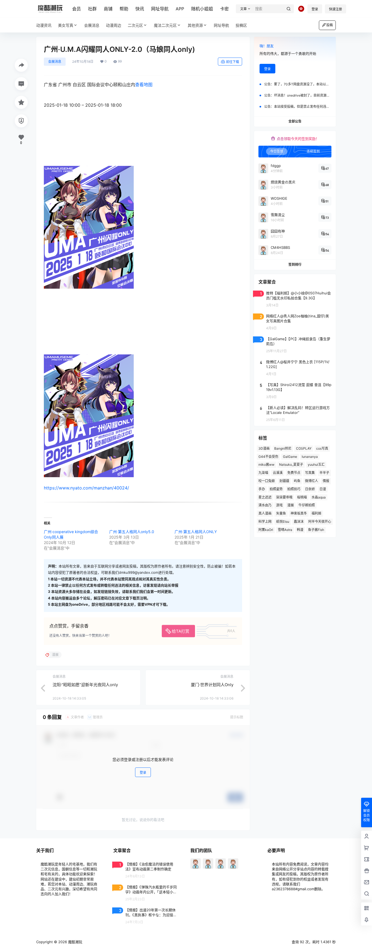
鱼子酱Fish (316, 530)
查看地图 (144, 84)
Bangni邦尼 (282, 448)
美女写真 (65, 25)
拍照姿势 (276, 489)
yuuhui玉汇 (316, 464)
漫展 (290, 505)
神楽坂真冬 (299, 513)
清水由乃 (265, 505)
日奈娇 (310, 489)
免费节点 (293, 473)
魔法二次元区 (165, 25)
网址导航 (160, 8)
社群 (92, 8)
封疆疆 (284, 481)
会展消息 (54, 61)
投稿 (329, 25)
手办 (261, 489)
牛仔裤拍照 (306, 505)
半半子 (324, 473)
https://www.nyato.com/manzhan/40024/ (86, 488)
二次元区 (135, 25)
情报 (326, 481)
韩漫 (300, 530)
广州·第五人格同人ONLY (196, 531)
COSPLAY (304, 448)
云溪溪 (278, 473)
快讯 (139, 8)
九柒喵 (263, 473)
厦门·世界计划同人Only (212, 684)
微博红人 (311, 481)
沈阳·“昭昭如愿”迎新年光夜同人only (85, 684)
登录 (315, 9)
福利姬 (316, 513)
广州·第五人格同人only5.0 (131, 531)
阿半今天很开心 (319, 521)
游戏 (279, 505)
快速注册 (335, 9)
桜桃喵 (302, 497)
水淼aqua (319, 497)
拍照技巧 (293, 489)
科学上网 (265, 521)
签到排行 (294, 264)
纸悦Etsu (282, 521)
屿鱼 (297, 481)
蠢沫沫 (299, 521)
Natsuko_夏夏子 (291, 464)
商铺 (108, 8)
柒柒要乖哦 (284, 497)
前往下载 (232, 62)
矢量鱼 (281, 513)
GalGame (290, 457)
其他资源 (195, 25)
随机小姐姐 (202, 8)
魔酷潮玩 (74, 942)
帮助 (124, 8)
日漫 (322, 489)
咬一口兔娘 (266, 481)
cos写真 (322, 448)
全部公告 (294, 121)
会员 (76, 8)
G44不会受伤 (268, 457)
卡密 (224, 8)
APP (180, 8)
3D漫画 (264, 448)
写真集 (310, 473)
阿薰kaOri (265, 530)
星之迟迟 (265, 497)
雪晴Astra (285, 530)
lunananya (310, 457)
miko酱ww (266, 464)
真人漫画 (265, 513)
